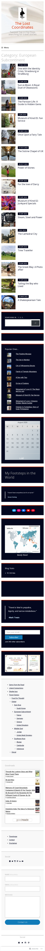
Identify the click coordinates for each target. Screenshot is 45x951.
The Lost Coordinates (22, 25)
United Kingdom (22, 725)
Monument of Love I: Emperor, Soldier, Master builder (27, 402)
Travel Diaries (14, 695)
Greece (19, 722)
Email (11, 885)
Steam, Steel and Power (30, 217)
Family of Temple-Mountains (26, 372)
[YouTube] (28, 510)
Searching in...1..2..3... (14, 317)
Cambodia (20, 745)
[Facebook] (23, 510)
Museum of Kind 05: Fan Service (30, 119)
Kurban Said (10, 782)
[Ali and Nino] (37, 784)
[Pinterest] (33, 510)
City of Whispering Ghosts (25, 366)
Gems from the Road (16, 685)
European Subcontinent (22, 712)
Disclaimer (13, 843)
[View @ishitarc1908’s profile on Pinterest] (17, 861)
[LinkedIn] (20, 861)
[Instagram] (19, 510)
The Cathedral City (27, 233)
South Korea (21, 708)
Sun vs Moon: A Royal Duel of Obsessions (29, 86)
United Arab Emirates (24, 735)
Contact (12, 840)
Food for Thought (18, 698)
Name (11, 874)
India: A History (11, 801)
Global (14, 702)
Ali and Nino (10, 780)
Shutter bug (13, 692)
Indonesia (20, 749)
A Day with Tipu (21, 377)
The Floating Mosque (23, 354)
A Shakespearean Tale (29, 300)
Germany (20, 718)
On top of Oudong (22, 383)
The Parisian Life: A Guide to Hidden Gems (29, 103)
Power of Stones (26, 167)
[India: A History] (37, 806)
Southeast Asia (19, 739)
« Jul (21, 458)
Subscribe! (13, 637)
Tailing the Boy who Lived (28, 285)
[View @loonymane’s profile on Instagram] (15, 861)
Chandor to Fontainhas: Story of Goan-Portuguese (27, 408)
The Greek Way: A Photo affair (30, 268)
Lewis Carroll (10, 776)
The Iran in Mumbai (23, 360)
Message (9, 895)
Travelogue (13, 837)
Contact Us (22, 922)
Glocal (14, 752)
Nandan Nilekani (11, 813)
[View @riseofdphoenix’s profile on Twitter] (12, 861)
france (19, 715)
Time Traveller (25, 250)
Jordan (19, 732)
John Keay (9, 803)
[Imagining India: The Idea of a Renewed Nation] (37, 813)
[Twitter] (14, 510)
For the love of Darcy (28, 184)
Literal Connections (16, 688)
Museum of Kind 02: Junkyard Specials (28, 202)
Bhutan (19, 742)
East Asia (17, 705)
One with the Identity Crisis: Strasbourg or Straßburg (29, 71)
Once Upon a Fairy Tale (30, 134)
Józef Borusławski (11, 797)
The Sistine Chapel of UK (30, 151)
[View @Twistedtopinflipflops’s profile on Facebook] (10, 861)
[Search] (35, 323)
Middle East (18, 729)
